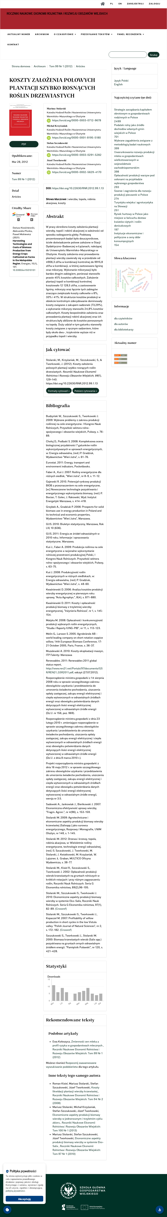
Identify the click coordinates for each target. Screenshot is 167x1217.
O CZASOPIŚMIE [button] (64, 34)
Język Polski (121, 80)
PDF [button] (24, 144)
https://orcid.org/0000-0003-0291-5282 (76, 154)
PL (111, 3)
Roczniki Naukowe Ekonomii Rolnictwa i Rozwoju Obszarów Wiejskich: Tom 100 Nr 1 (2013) (77, 1126)
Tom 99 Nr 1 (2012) (60, 66)
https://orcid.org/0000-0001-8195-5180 (76, 137)
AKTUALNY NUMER (19, 34)
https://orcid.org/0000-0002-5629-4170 (76, 172)
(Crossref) (61, 908)
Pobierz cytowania (85, 390)
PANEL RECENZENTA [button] (130, 34)
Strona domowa (21, 66)
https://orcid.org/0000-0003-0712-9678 (76, 120)
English (118, 84)
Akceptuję (24, 1199)
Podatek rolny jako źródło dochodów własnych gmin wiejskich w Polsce (129, 128)
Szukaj (153, 54)
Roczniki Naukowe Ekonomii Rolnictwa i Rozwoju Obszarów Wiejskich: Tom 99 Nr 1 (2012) (78, 1053)
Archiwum (40, 66)
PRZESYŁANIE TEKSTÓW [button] (96, 34)
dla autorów (121, 324)
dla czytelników (123, 318)
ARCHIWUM (42, 34)
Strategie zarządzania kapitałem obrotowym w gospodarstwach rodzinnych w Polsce (133, 113)
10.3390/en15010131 (24, 270)
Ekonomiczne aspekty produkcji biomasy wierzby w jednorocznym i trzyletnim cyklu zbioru (77, 1118)
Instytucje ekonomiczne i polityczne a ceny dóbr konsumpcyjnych (128, 237)
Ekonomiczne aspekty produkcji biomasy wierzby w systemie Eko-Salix (78, 1142)
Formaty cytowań (58, 390)
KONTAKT (13, 44)
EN (120, 3)
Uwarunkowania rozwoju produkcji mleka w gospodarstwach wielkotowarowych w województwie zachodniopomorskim (134, 159)
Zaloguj (154, 3)
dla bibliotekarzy (123, 329)
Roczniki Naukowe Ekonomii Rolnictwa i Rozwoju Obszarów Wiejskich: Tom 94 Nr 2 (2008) (78, 1099)
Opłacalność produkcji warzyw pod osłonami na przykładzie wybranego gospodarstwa (134, 179)
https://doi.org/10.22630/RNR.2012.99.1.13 (78, 188)
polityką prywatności (15, 1191)
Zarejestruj (135, 3)
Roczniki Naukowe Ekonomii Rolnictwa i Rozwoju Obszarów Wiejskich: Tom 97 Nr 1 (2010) (77, 1149)
